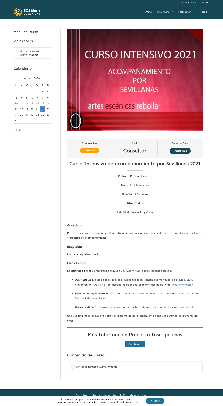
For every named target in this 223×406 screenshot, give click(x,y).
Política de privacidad (134, 395)
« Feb (17, 130)
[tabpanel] (135, 254)
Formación (184, 11)
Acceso (205, 2)
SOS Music (163, 11)
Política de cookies (104, 395)
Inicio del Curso (23, 40)
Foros (203, 11)
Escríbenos (135, 344)
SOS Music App (189, 2)
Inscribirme (180, 150)
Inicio (148, 11)
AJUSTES (133, 402)
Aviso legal (82, 395)
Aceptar (155, 400)
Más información (182, 284)
